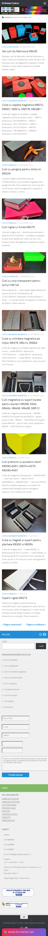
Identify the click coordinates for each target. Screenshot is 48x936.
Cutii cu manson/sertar (13, 678)
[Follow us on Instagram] (40, 634)
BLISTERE (6, 811)
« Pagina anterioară (11, 624)
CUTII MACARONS (9, 805)
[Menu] (45, 3)
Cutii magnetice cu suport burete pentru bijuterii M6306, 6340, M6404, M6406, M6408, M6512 (21, 404)
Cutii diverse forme (11, 689)
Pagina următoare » (36, 624)
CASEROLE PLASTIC (10, 814)
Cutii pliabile (9, 701)
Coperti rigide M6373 (14, 598)
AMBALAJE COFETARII (11, 802)
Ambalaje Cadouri (10, 3)
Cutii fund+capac (10, 695)
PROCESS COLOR (9, 808)
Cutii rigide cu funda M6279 (18, 227)
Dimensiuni (8, 707)
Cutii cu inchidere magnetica (14, 101)
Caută (4, 641)
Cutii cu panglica (9, 165)
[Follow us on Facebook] (44, 634)
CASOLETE (6, 817)
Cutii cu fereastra (10, 277)
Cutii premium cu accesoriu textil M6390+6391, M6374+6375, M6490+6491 (21, 466)
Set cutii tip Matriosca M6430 (19, 51)
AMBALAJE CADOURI (10, 799)
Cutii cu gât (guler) (10, 47)
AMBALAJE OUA (8, 820)
